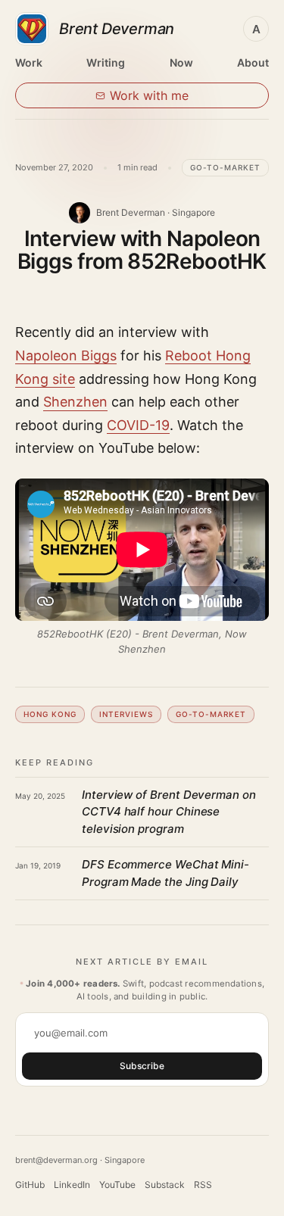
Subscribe (142, 1065)
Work (28, 62)
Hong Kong (49, 714)
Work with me (149, 95)
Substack (165, 1184)
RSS (203, 1184)
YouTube (117, 1184)
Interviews (126, 714)
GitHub (30, 1184)
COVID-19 (138, 425)
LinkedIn (72, 1184)
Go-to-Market (225, 167)
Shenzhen (75, 402)
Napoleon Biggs (66, 355)
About (253, 62)
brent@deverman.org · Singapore (80, 1160)
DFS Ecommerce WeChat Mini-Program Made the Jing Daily (165, 873)
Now (181, 62)
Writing (105, 62)
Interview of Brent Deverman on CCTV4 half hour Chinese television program (169, 811)
